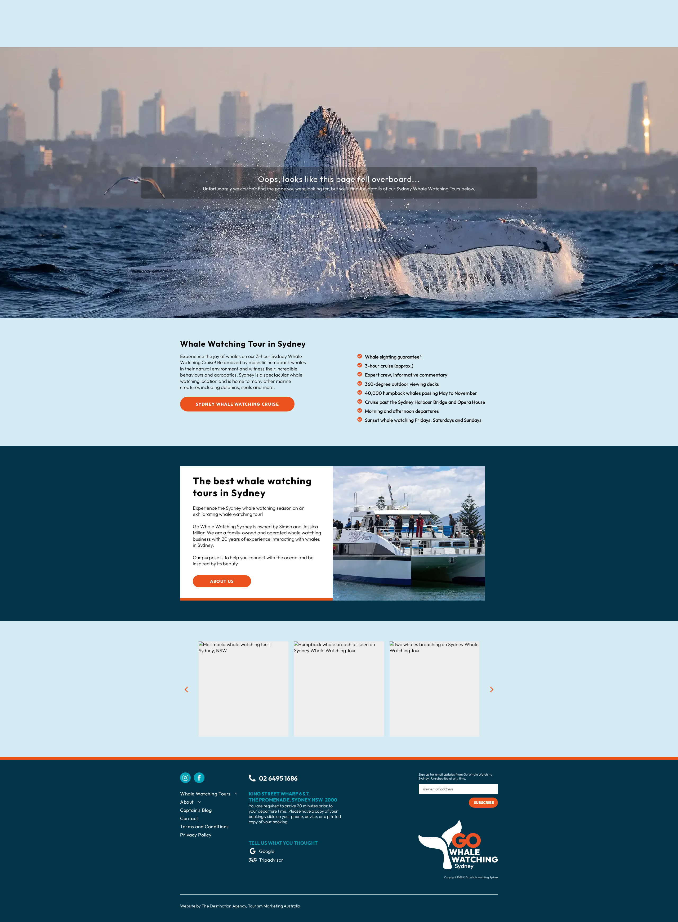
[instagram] (185, 778)
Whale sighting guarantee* (393, 357)
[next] (492, 689)
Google (266, 851)
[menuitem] (214, 795)
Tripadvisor (271, 860)
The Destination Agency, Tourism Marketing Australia (251, 905)
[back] (186, 689)
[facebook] (199, 778)
